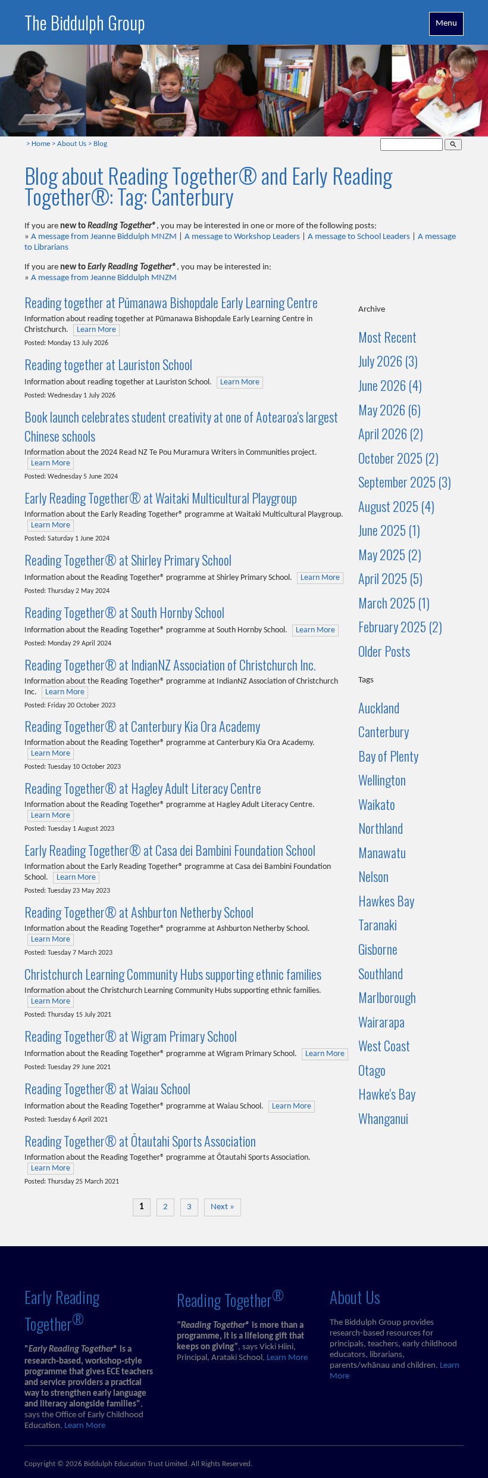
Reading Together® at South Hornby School (124, 612)
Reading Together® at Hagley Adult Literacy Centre (142, 787)
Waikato (376, 803)
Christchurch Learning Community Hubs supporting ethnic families (172, 973)
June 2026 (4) (390, 385)
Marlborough (387, 997)
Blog (100, 144)
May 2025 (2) (389, 554)
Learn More (96, 330)
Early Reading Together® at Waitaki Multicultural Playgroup (160, 497)
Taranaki (377, 924)
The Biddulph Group (84, 22)
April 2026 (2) (390, 433)
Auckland (378, 707)
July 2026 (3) (388, 360)
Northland (380, 827)
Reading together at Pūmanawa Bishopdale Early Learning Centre (171, 302)
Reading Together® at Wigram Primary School (130, 1035)
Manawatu (382, 852)
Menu (446, 23)
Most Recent (387, 336)
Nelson (373, 876)
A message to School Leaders (359, 236)
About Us (71, 144)
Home (41, 144)
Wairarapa (381, 1021)
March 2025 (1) (394, 602)
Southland (380, 973)
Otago (372, 1069)
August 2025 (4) (396, 506)
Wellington (382, 779)
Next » (222, 1207)
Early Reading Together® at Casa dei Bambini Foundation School (169, 849)
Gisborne (378, 948)
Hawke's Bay (386, 1093)
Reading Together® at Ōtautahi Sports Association (140, 1140)
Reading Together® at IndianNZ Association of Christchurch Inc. (170, 664)
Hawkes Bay (386, 900)
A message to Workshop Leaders (242, 236)
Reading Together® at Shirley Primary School (128, 559)
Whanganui (383, 1118)
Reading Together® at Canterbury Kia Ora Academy (142, 725)
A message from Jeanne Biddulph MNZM (104, 236)
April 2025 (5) (390, 578)
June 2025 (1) (389, 529)
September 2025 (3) (404, 481)
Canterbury (383, 731)
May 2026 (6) (389, 409)
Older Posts (384, 650)
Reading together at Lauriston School (108, 364)
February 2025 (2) (400, 626)
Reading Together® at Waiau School (107, 1088)
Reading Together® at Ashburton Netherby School (139, 911)
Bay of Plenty (388, 755)
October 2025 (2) (398, 457)
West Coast (384, 1045)
